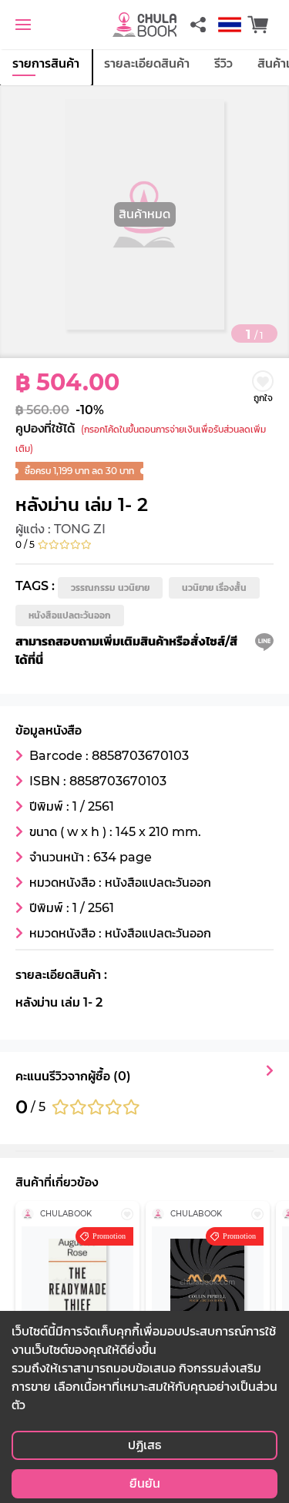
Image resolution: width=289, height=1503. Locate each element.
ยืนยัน (144, 1483)
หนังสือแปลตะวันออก (70, 615)
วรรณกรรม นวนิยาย (110, 587)
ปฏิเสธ (144, 1445)
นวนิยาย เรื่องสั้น (214, 587)
